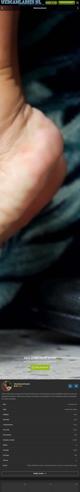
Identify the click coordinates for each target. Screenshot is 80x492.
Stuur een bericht (41, 367)
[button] (70, 386)
